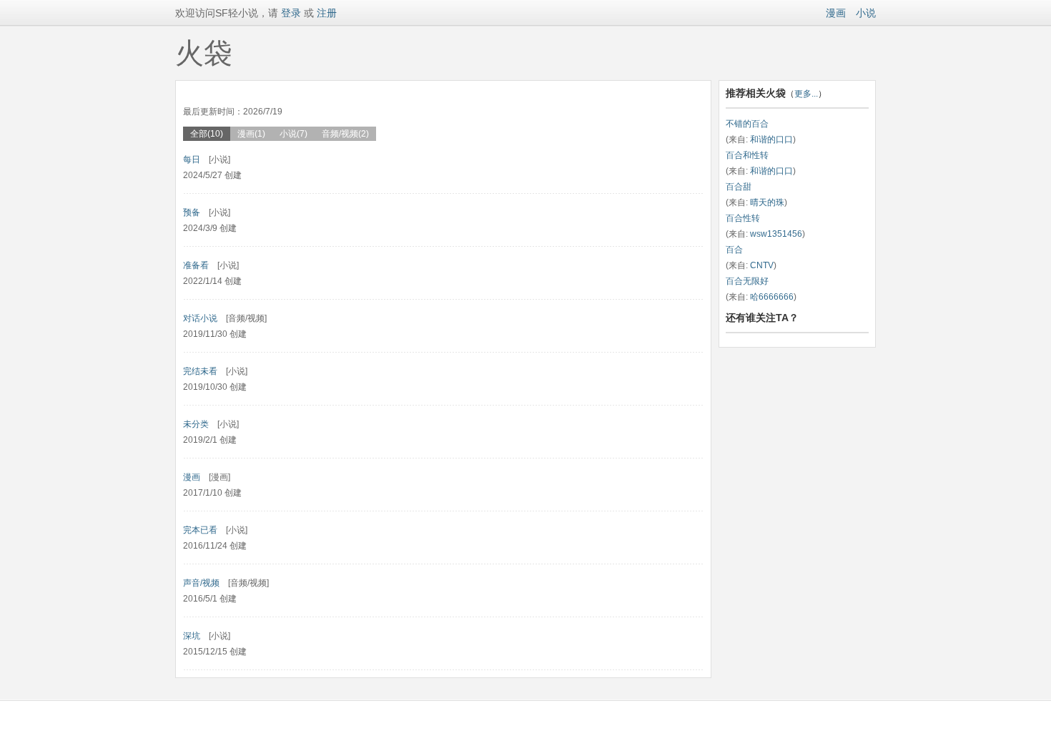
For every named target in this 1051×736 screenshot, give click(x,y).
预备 (191, 212)
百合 (734, 250)
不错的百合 (747, 124)
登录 (289, 13)
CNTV (762, 265)
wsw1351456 (776, 234)
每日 (191, 159)
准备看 (196, 265)
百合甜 (738, 187)
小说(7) (293, 134)
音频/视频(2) (345, 134)
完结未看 (200, 371)
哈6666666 (772, 297)
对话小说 (200, 318)
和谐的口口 (771, 139)
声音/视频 (201, 583)
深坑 (191, 636)
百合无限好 (747, 281)
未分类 (196, 424)
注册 (327, 13)
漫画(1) (251, 134)
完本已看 (200, 530)
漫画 (836, 13)
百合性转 (743, 218)
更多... (806, 94)
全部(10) (206, 134)
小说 (866, 13)
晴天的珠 (767, 202)
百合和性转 (747, 155)
